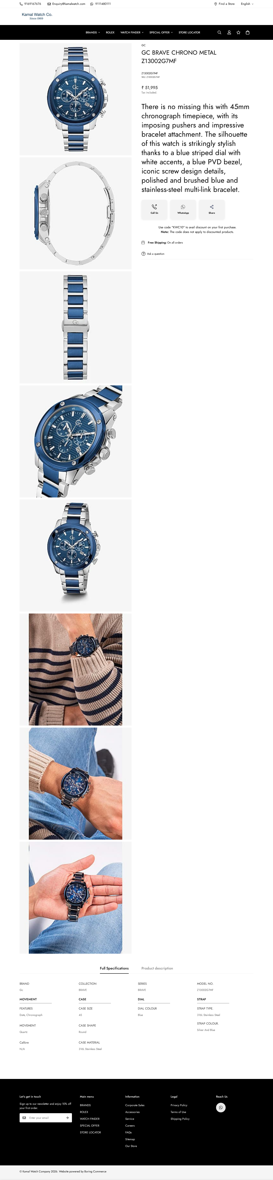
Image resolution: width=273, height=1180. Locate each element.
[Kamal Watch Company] (37, 16)
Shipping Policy (180, 1119)
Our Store (131, 1146)
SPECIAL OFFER (159, 32)
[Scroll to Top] (265, 1158)
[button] (247, 32)
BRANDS (91, 32)
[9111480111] (221, 1107)
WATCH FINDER (130, 32)
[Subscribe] (67, 1117)
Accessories (132, 1112)
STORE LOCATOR (189, 32)
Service (129, 1119)
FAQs (128, 1132)
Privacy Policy (179, 1105)
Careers (130, 1126)
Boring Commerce (95, 1171)
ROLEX (110, 32)
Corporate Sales (134, 1105)
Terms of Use (178, 1112)
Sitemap (130, 1139)
